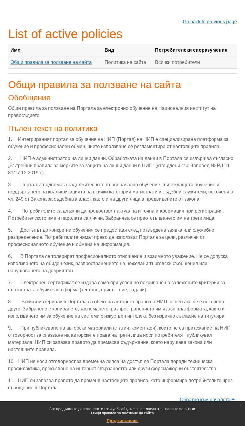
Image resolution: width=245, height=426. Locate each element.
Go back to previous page (210, 21)
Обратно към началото (206, 399)
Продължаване (123, 420)
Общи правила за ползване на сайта (122, 413)
